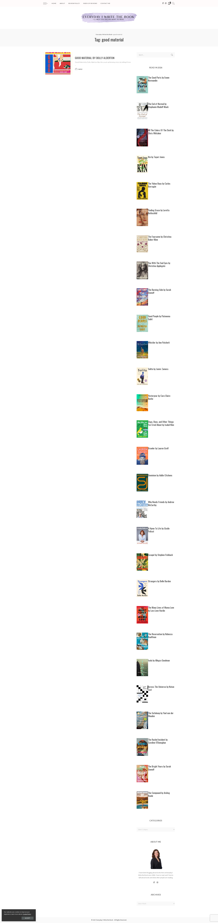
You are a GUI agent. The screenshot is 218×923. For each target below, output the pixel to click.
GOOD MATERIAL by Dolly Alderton (94, 58)
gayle (80, 69)
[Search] (173, 3)
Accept (27, 918)
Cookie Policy (27, 914)
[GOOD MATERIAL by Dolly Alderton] (58, 63)
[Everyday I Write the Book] (109, 17)
